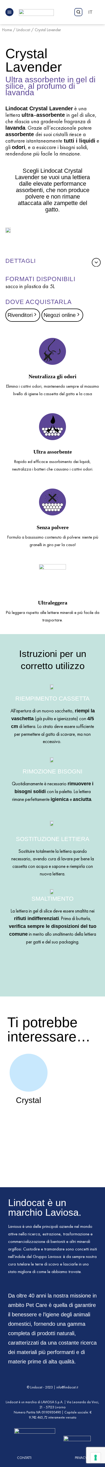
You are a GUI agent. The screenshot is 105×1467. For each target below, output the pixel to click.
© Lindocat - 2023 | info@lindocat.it (52, 1387)
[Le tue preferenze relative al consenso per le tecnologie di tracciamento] (95, 1457)
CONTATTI (24, 1457)
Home (7, 30)
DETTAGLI (20, 260)
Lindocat (23, 30)
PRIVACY (81, 1457)
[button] (51, 261)
